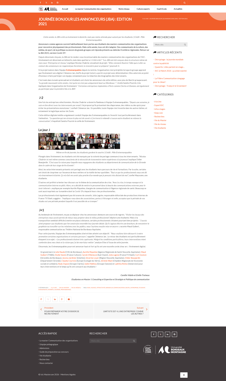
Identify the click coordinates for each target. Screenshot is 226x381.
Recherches (159, 116)
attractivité (101, 287)
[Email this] (68, 299)
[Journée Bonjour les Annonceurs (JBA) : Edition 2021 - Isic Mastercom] (47, 9)
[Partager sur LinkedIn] (55, 299)
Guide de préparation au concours (54, 352)
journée (57, 289)
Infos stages (159, 109)
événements (42, 289)
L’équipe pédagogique (48, 344)
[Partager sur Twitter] (48, 299)
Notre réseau (124, 9)
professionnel (66, 289)
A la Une (145, 18)
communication (119, 287)
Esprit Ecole (162, 9)
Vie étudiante (160, 128)
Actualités (178, 9)
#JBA (88, 287)
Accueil (65, 9)
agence (93, 287)
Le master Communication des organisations (93, 9)
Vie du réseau (76, 287)
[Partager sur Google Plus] (61, 299)
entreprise (134, 287)
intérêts (51, 289)
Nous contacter (46, 363)
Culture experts (143, 9)
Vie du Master (64, 287)
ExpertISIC (159, 105)
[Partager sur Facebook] (41, 299)
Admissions (44, 348)
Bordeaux (109, 287)
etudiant (142, 287)
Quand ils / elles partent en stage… (170, 67)
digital (127, 287)
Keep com (158, 112)
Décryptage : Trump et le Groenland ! (171, 86)
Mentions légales (68, 374)
